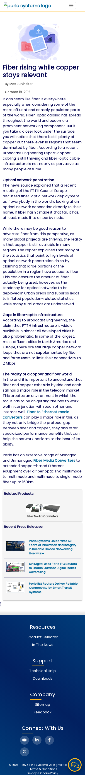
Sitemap (42, 704)
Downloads (42, 678)
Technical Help (42, 670)
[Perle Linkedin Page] (36, 740)
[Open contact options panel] (75, 765)
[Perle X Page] (24, 751)
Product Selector (42, 637)
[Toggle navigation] (71, 5)
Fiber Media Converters (54, 460)
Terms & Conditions (43, 769)
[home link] (27, 5)
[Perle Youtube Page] (24, 740)
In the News (42, 644)
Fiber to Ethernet (42, 411)
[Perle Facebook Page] (49, 740)
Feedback (42, 712)
